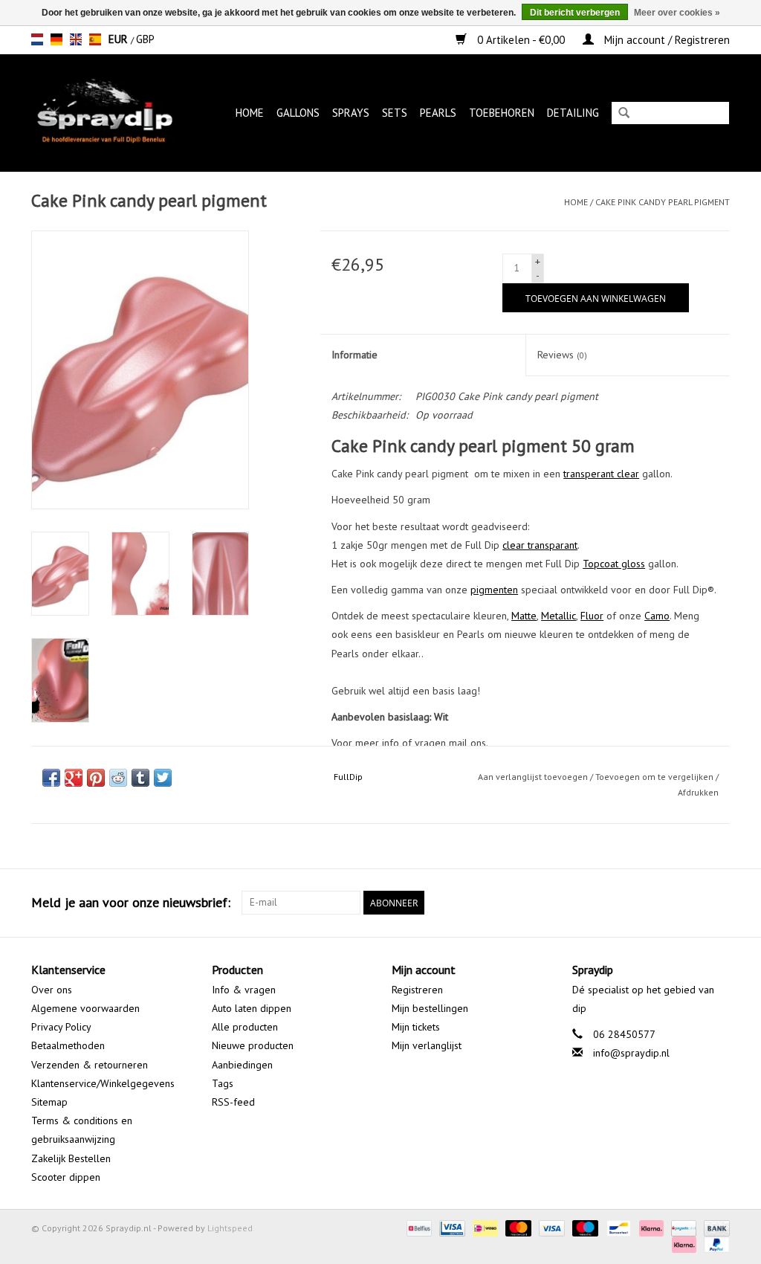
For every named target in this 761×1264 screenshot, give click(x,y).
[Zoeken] (624, 114)
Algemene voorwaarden (85, 1008)
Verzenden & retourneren (89, 1064)
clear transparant (539, 545)
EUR (120, 39)
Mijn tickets (416, 1027)
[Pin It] (96, 778)
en (76, 39)
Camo (657, 615)
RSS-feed (233, 1102)
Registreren (417, 989)
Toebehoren (501, 113)
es (95, 39)
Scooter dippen (65, 1177)
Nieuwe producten (253, 1045)
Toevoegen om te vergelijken (655, 776)
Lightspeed (230, 1228)
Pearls (438, 113)
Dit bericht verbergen (575, 12)
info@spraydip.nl (631, 1053)
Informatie (354, 354)
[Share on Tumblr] (140, 778)
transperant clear (601, 473)
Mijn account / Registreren (665, 40)
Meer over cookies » (677, 12)
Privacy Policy (61, 1027)
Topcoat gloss (614, 563)
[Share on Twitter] (163, 778)
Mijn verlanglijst (427, 1045)
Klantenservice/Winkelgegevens (103, 1083)
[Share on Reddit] (118, 778)
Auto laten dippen (251, 1008)
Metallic (558, 615)
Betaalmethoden (68, 1045)
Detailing (573, 113)
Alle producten (245, 1027)
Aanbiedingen (242, 1064)
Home (250, 113)
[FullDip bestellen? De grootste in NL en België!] (109, 113)
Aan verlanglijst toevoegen (533, 776)
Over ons (51, 989)
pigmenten (494, 589)
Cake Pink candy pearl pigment (662, 201)
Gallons (298, 113)
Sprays (350, 113)
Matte (524, 615)
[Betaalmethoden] (417, 1227)
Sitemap (49, 1102)
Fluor (591, 615)
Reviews (562, 354)
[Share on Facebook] (51, 778)
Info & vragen (244, 989)
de (56, 39)
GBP (145, 39)
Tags (222, 1083)
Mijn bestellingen (430, 1008)
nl (37, 39)
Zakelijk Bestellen (71, 1158)
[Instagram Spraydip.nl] (718, 903)
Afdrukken (698, 792)
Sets (394, 113)
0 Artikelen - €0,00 (521, 40)
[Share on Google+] (73, 778)
